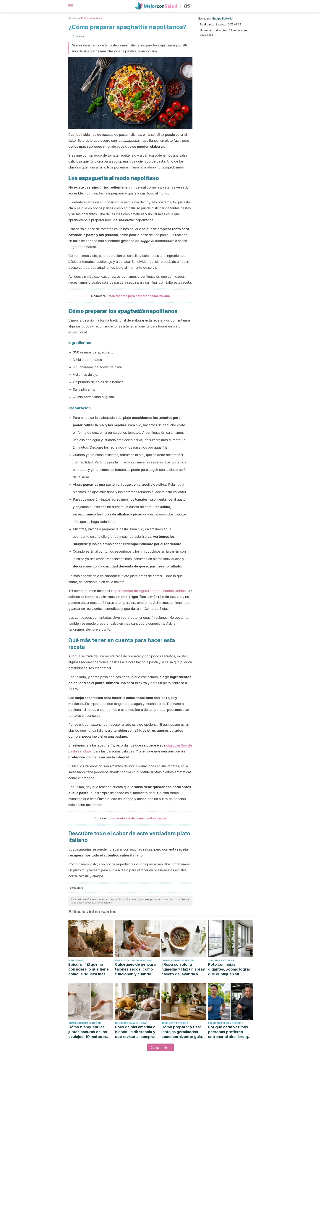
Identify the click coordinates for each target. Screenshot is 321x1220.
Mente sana (76, 960)
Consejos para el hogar (177, 960)
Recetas (73, 18)
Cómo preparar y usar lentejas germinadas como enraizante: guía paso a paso (181, 1032)
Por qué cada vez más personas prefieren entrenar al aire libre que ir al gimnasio (230, 1032)
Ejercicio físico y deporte (225, 1023)
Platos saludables (91, 18)
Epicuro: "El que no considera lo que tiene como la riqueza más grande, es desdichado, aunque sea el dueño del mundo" (90, 969)
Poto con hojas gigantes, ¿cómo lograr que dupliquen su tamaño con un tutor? (229, 969)
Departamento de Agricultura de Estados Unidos (148, 591)
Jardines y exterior (221, 960)
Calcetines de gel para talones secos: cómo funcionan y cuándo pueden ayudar (135, 969)
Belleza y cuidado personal (133, 960)
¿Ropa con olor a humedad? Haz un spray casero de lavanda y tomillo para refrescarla (183, 969)
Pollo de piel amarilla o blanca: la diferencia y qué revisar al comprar (135, 1032)
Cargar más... (160, 1047)
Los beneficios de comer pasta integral (137, 818)
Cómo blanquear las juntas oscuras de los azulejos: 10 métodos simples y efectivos (87, 1032)
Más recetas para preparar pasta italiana (139, 296)
